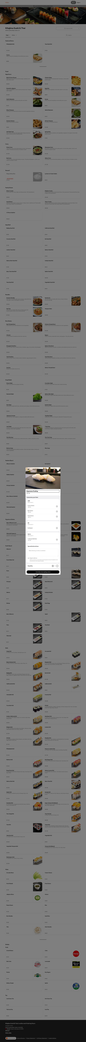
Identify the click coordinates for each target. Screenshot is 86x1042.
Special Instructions (33, 546)
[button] (43, 478)
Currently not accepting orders (43, 572)
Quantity (30, 566)
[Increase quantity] (57, 566)
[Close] (58, 469)
